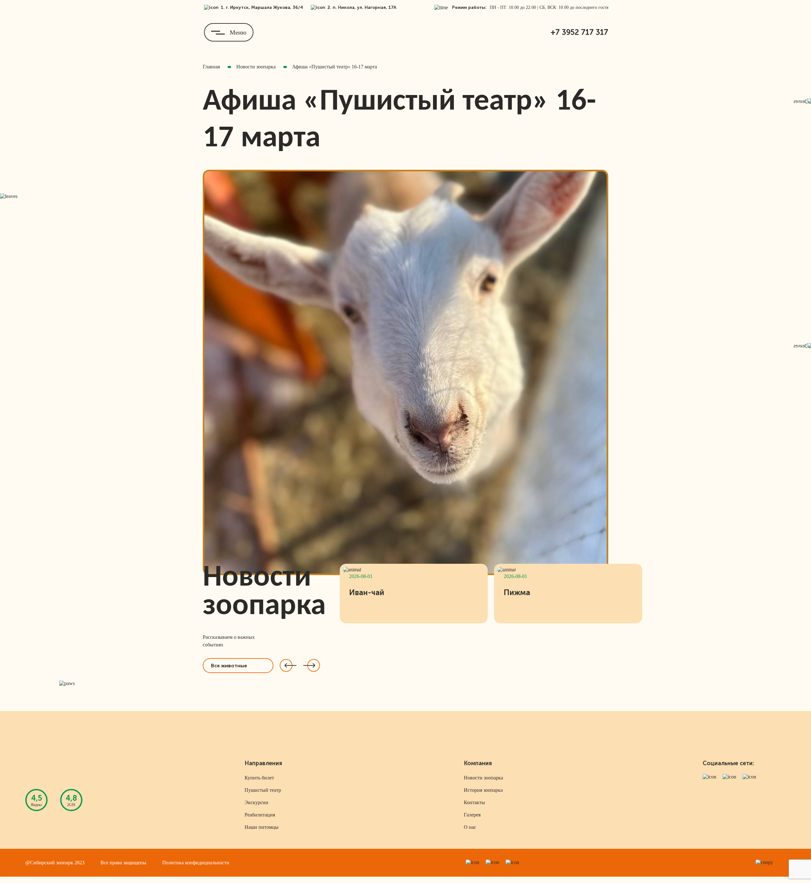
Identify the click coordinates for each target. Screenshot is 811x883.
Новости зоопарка (483, 777)
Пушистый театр (263, 790)
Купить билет (259, 777)
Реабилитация (260, 814)
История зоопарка (483, 790)
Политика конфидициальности (195, 862)
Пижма (517, 592)
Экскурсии (256, 802)
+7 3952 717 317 (579, 32)
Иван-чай (366, 592)
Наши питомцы (261, 827)
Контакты (474, 802)
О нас (470, 827)
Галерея (472, 814)
